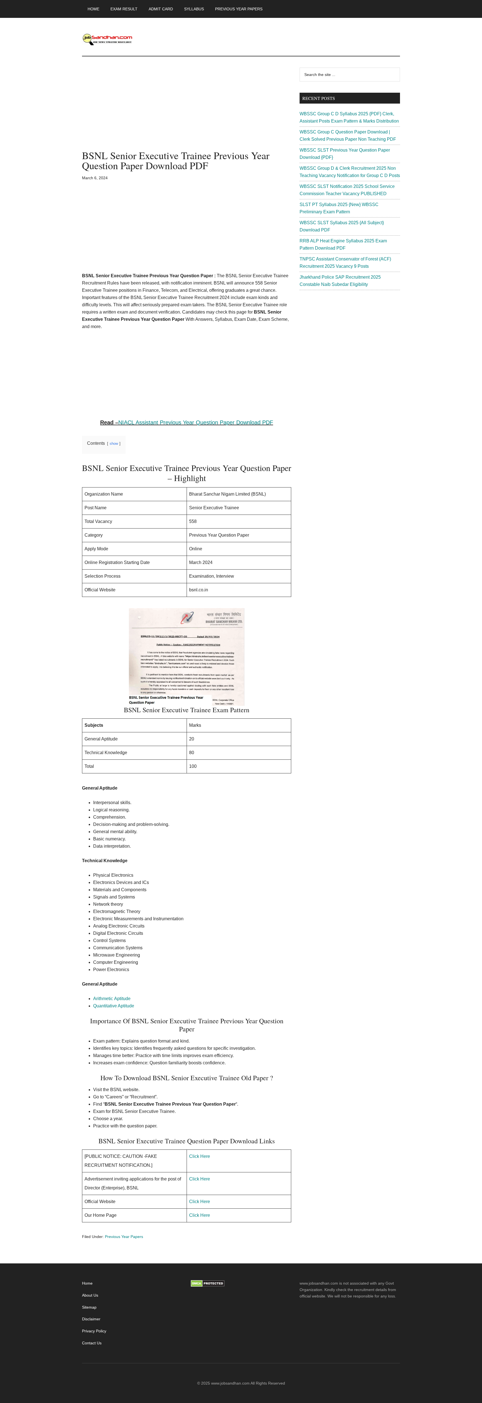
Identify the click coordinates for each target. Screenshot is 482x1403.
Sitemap (89, 1307)
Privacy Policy (94, 1331)
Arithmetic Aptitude (112, 998)
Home (87, 1283)
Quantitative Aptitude (113, 1005)
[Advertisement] (186, 109)
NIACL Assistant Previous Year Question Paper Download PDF (195, 422)
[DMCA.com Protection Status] (208, 1285)
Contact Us (92, 1343)
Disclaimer (91, 1319)
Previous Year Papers (124, 1236)
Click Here (199, 1156)
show (114, 443)
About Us (90, 1295)
